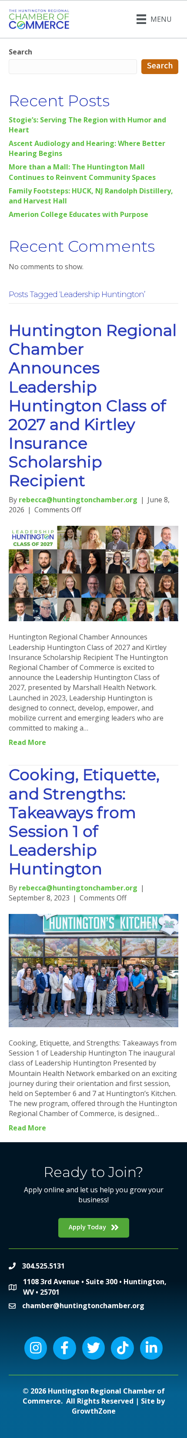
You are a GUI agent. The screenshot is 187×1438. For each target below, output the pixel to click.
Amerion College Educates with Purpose (78, 214)
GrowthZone (94, 1411)
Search (20, 52)
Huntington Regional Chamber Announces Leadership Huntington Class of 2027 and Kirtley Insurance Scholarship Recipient (93, 406)
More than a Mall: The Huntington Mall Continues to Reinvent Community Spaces (82, 172)
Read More (27, 742)
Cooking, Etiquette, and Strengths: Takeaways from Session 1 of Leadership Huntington (84, 821)
